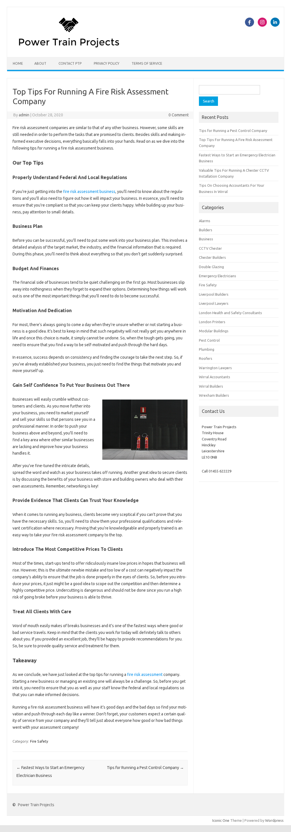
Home (18, 63)
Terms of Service (147, 63)
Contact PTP (70, 63)
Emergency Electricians (217, 276)
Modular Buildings (213, 331)
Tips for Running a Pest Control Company (145, 767)
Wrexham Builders (214, 395)
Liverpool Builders (213, 294)
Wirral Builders (211, 386)
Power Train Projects (36, 804)
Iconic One (220, 820)
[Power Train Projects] (69, 47)
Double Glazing (211, 267)
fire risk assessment (145, 674)
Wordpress (274, 820)
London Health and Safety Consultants (230, 313)
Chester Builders (212, 257)
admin (24, 115)
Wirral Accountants (214, 377)
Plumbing (206, 349)
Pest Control (209, 340)
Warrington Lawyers (215, 368)
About (40, 63)
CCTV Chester (210, 248)
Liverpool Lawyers (213, 303)
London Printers (212, 322)
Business (206, 239)
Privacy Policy (106, 63)
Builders (205, 230)
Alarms (204, 221)
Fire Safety (39, 741)
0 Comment (179, 115)
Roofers (205, 358)
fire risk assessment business (89, 191)
